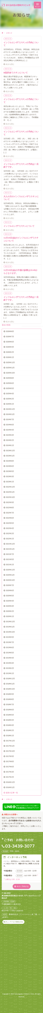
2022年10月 (10, 497)
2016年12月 (10, 782)
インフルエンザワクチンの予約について (21, 44)
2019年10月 (10, 632)
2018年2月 (10, 730)
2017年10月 (10, 751)
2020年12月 (10, 570)
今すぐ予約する (23, 886)
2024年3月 (10, 435)
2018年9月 (10, 694)
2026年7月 (10, 337)
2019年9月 (10, 637)
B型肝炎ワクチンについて (16, 73)
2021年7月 (10, 554)
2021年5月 (10, 559)
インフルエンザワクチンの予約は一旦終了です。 (21, 165)
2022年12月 (10, 487)
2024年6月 (10, 425)
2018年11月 (10, 684)
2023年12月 (10, 451)
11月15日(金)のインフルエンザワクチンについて (21, 239)
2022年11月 (10, 492)
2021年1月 (10, 565)
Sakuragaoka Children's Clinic (24, 994)
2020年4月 (10, 601)
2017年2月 (10, 777)
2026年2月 (10, 352)
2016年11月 (10, 787)
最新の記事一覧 (12, 793)
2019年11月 (10, 627)
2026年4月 (10, 347)
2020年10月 (10, 580)
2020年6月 (10, 590)
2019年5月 (10, 653)
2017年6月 (10, 767)
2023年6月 (10, 466)
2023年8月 (10, 461)
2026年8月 (10, 331)
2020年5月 (10, 596)
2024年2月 (10, 440)
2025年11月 (10, 368)
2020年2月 (10, 611)
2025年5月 (10, 388)
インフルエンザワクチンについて (19, 226)
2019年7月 (10, 642)
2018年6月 (10, 710)
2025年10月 (10, 373)
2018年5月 (10, 715)
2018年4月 (10, 720)
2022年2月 (10, 533)
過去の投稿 (6, 325)
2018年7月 (10, 704)
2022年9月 (10, 502)
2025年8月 (10, 378)
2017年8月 (10, 761)
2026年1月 (10, 357)
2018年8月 (10, 699)
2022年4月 (10, 528)
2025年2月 (10, 399)
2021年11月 (10, 549)
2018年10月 (10, 689)
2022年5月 (10, 523)
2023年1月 (10, 482)
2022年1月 (10, 539)
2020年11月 (10, 575)
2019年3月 (10, 663)
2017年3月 (10, 772)
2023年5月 (10, 471)
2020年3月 (10, 606)
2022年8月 (10, 508)
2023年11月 (10, 456)
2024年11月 (10, 414)
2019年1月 (10, 673)
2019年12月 (10, 622)
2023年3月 (10, 476)
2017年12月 (10, 741)
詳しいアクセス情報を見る (14, 922)
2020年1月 (10, 616)
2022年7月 (10, 513)
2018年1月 (10, 736)
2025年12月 (10, 362)
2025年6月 (10, 383)
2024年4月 (10, 430)
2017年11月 (10, 746)
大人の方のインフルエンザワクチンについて (21, 198)
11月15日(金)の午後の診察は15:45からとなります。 (20, 271)
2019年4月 (10, 658)
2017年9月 (10, 756)
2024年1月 (10, 445)
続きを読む (10, 64)
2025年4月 (10, 394)
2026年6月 (10, 342)
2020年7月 (10, 585)
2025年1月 (10, 404)
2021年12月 (10, 544)
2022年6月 (10, 518)
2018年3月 (10, 725)
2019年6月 (10, 647)
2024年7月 (10, 419)
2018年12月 (10, 679)
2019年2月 (10, 668)
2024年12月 (10, 409)
